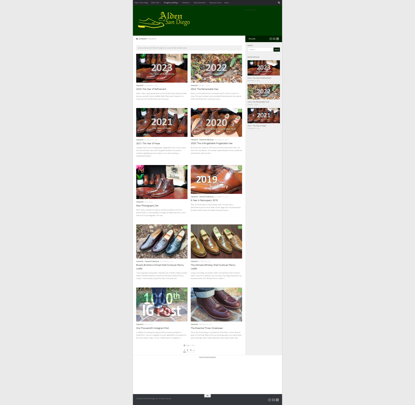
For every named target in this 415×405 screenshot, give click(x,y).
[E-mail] (274, 38)
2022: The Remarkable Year (205, 89)
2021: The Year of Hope (148, 143)
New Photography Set (147, 205)
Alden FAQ (155, 3)
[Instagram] (270, 38)
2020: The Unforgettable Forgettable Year (212, 143)
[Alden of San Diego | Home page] (165, 20)
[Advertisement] (261, 17)
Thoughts (139, 86)
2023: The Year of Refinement (151, 89)
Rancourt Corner (215, 3)
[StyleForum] (277, 38)
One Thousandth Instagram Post (152, 328)
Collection (185, 3)
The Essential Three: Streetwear (207, 328)
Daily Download (199, 3)
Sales (226, 3)
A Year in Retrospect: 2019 (204, 200)
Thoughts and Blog (170, 3)
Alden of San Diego (141, 3)
